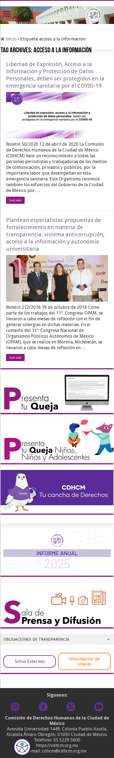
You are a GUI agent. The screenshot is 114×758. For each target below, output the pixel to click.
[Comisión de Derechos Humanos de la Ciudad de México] (57, 14)
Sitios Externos (30, 661)
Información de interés (84, 661)
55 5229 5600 (66, 740)
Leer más (15, 200)
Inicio (11, 39)
